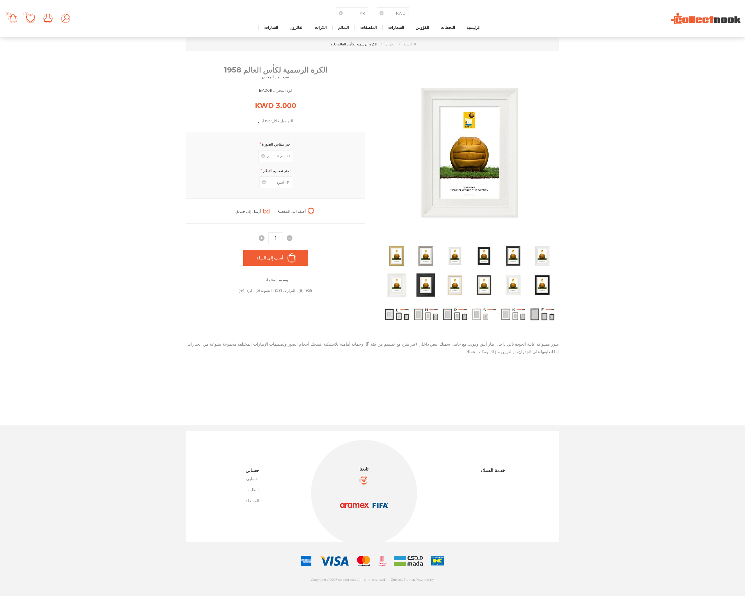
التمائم (343, 27)
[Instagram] (364, 480)
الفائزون (297, 27)
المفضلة (252, 500)
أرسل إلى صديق (248, 211)
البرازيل (289, 290)
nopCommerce (385, 584)
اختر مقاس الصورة (276, 144)
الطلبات (252, 489)
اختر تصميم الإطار (276, 170)
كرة (249, 290)
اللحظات (448, 27)
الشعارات (396, 27)
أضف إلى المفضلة (291, 211)
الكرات (321, 27)
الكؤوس (422, 27)
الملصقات (368, 27)
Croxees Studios (403, 580)
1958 (308, 290)
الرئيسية (473, 27)
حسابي (252, 478)
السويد (266, 290)
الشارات (271, 27)
